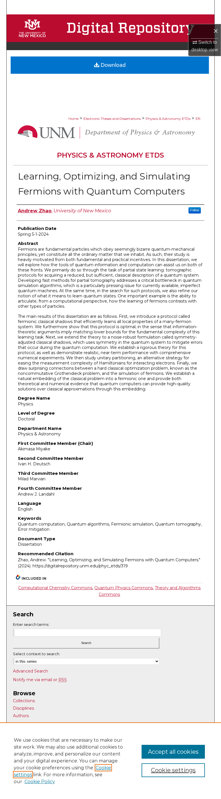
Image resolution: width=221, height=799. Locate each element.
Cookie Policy (39, 781)
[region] (110, 760)
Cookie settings (173, 770)
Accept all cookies (173, 751)
